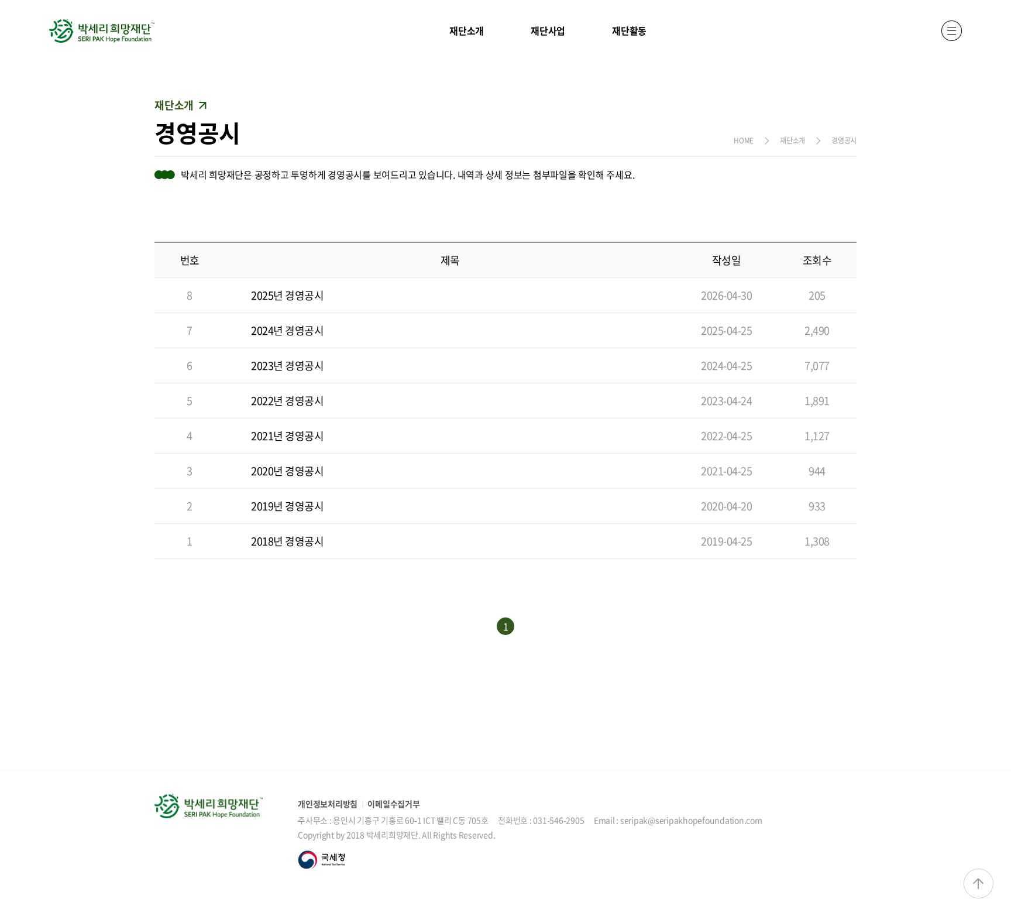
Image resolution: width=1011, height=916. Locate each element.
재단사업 (548, 30)
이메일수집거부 (393, 803)
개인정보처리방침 (327, 803)
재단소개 (466, 30)
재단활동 (629, 30)
